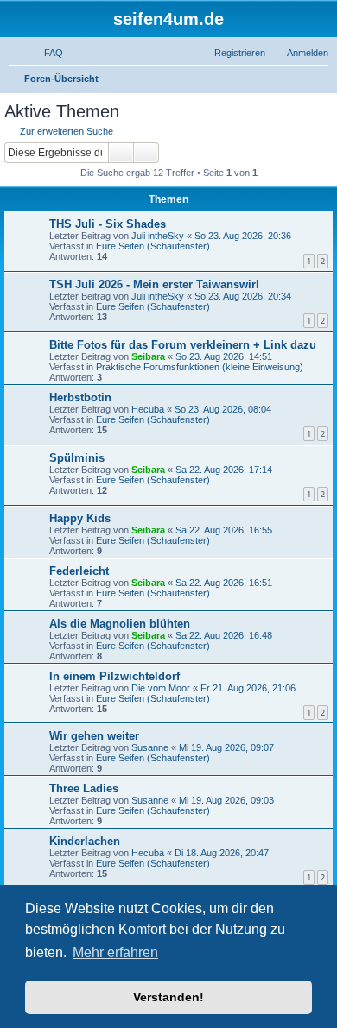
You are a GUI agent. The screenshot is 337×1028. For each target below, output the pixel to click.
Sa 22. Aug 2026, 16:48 (223, 635)
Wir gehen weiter (94, 735)
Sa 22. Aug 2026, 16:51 (223, 582)
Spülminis (77, 457)
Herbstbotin (80, 397)
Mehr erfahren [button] (115, 952)
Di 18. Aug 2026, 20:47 (222, 853)
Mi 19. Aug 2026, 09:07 (226, 747)
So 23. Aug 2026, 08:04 (223, 409)
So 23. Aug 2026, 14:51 (223, 356)
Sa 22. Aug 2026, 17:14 (223, 469)
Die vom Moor (160, 688)
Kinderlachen (84, 841)
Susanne (149, 747)
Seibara (148, 356)
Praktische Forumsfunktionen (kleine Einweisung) (199, 367)
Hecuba (147, 409)
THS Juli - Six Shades (107, 224)
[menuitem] (46, 52)
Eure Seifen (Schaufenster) (153, 246)
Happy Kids (80, 518)
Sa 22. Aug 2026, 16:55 (223, 530)
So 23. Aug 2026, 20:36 (242, 235)
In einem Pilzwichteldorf (114, 676)
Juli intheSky (157, 235)
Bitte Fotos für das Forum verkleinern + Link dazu (182, 344)
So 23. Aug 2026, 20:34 (242, 296)
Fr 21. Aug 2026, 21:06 (248, 688)
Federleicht (79, 570)
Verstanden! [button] (168, 997)
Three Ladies (83, 788)
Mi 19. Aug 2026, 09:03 (226, 800)
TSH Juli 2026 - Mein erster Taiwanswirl (154, 284)
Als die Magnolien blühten (119, 623)
